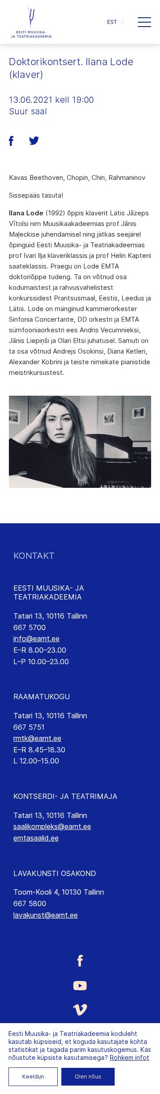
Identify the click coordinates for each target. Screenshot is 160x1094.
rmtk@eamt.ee (37, 738)
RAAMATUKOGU (41, 696)
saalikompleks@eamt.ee (52, 826)
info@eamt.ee (36, 638)
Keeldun (33, 1076)
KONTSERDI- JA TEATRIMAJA (65, 796)
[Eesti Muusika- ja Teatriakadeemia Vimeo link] (80, 1010)
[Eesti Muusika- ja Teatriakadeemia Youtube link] (80, 985)
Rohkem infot (129, 1057)
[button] (116, 22)
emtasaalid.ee (36, 837)
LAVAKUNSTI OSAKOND (54, 873)
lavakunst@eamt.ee (45, 915)
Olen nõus (88, 1076)
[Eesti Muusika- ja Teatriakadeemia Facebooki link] (80, 960)
